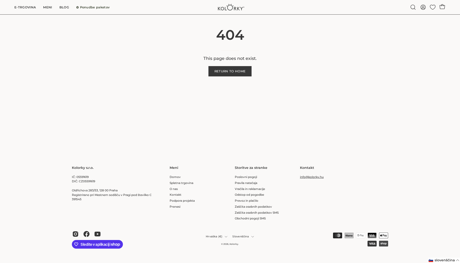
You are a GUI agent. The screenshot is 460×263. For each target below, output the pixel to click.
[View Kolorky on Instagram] (75, 234)
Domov (175, 177)
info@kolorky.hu (312, 177)
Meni (174, 168)
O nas (174, 188)
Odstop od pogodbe (249, 194)
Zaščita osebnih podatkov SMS (257, 212)
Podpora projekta (182, 200)
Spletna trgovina (181, 182)
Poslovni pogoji (246, 177)
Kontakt (175, 194)
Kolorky (234, 244)
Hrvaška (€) (214, 236)
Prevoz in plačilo (246, 200)
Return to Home (230, 71)
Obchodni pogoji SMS (250, 218)
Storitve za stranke (251, 168)
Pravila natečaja (246, 182)
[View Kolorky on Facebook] (86, 234)
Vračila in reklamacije (250, 188)
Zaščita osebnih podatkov (253, 206)
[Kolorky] (230, 7)
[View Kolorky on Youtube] (97, 234)
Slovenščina (240, 236)
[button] (413, 7)
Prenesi (175, 206)
